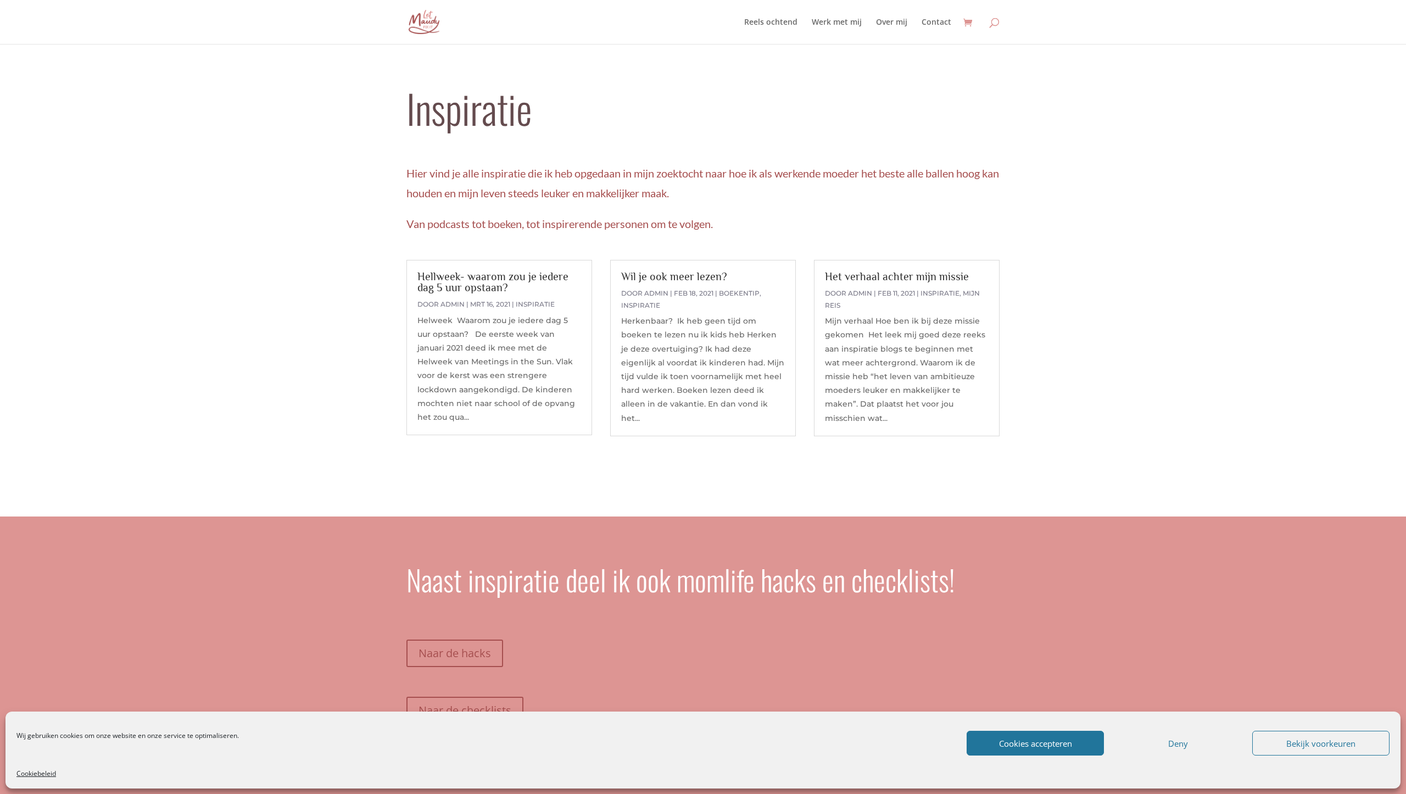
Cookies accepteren (1035, 743)
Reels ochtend (770, 22)
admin (452, 304)
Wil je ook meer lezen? (674, 276)
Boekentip (739, 293)
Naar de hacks (455, 653)
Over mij (891, 22)
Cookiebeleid (36, 773)
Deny (1178, 743)
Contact (936, 22)
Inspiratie (535, 304)
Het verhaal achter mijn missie (897, 276)
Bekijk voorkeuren (1320, 743)
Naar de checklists (465, 710)
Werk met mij (837, 22)
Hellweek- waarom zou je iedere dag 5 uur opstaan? (492, 281)
